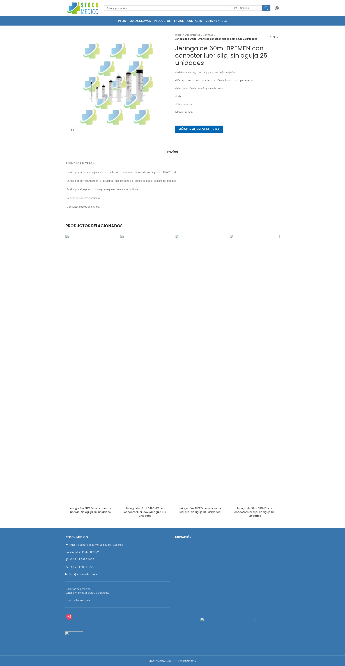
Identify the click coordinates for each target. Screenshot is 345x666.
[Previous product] (270, 37)
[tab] (172, 150)
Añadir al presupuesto (199, 129)
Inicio (178, 34)
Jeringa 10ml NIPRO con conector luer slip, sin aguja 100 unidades (200, 510)
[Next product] (278, 37)
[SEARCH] (266, 8)
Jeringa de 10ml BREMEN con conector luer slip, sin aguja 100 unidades (254, 512)
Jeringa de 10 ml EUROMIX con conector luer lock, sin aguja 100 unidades (145, 512)
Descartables (193, 34)
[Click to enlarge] (72, 130)
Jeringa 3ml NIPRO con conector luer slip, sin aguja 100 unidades (90, 510)
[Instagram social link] (277, 8)
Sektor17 (190, 660)
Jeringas (208, 34)
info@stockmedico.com (83, 574)
